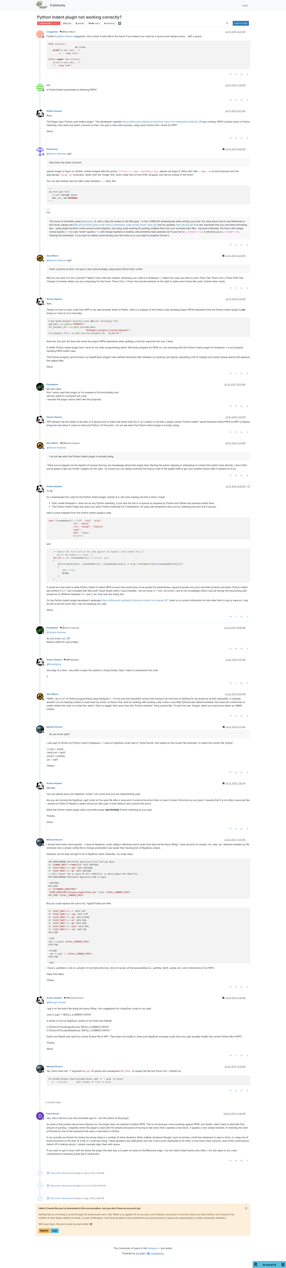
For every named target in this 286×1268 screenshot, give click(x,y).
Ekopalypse (52, 384)
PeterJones (52, 149)
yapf (63, 638)
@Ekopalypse (72, 659)
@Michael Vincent (74, 998)
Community (57, 5)
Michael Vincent (54, 727)
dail (48, 85)
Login (54, 1230)
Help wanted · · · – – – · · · (50, 23)
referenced (66, 1173)
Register (44, 1230)
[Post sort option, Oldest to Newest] (227, 23)
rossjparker (52, 32)
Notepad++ (153, 1248)
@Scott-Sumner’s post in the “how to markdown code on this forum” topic (113, 224)
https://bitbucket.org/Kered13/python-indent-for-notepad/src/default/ (160, 121)
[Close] (246, 1208)
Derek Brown (53, 1113)
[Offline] (41, 33)
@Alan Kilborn (68, 32)
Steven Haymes (54, 111)
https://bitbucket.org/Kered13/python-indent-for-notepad (133, 600)
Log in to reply (240, 23)
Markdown (87, 221)
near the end (183, 224)
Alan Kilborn (53, 255)
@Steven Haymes (71, 443)
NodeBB (140, 1253)
